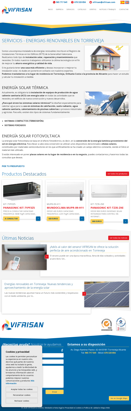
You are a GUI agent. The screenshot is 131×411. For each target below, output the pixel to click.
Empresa (59, 9)
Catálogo (82, 9)
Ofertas (92, 9)
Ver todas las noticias (118, 238)
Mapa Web (105, 408)
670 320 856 (80, 2)
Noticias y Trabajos (107, 9)
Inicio (50, 9)
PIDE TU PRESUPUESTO (13, 166)
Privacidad (69, 408)
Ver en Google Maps (119, 398)
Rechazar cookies (21, 401)
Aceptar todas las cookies (22, 389)
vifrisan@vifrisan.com (104, 2)
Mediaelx (48, 408)
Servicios (70, 9)
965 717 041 (61, 2)
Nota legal (58, 408)
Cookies (78, 408)
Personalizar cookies (21, 395)
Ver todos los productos (117, 173)
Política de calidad (91, 408)
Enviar (54, 392)
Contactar (123, 9)
